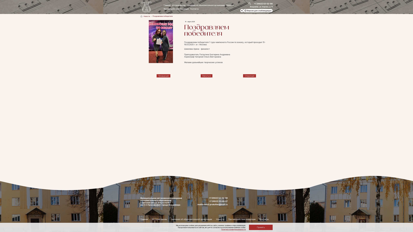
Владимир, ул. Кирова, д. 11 (261, 7)
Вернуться (206, 76)
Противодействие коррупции (176, 9)
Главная (167, 5)
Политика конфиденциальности (233, 229)
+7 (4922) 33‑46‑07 (218, 201)
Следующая (249, 76)
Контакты (194, 9)
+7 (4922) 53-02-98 (263, 4)
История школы (179, 5)
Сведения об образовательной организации (206, 5)
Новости (229, 5)
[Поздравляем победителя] (161, 41)
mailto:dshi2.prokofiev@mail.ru (212, 204)
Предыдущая (163, 76)
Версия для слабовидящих (259, 11)
